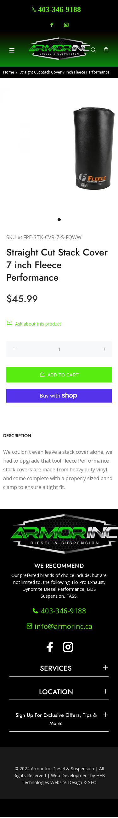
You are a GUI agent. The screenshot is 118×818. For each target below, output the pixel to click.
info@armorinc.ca (63, 626)
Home (8, 72)
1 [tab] (59, 219)
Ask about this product (38, 324)
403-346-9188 (59, 9)
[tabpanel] (59, 150)
